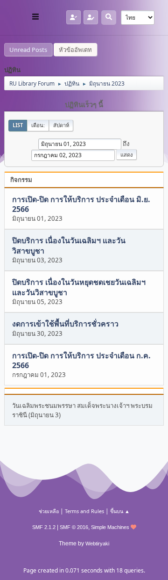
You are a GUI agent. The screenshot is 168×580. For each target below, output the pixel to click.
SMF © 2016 (74, 527)
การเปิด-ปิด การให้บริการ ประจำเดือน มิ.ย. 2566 (81, 204)
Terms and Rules (84, 511)
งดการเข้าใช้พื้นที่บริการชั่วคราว (65, 324)
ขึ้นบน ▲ (120, 511)
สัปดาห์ (61, 125)
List (18, 125)
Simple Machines (110, 527)
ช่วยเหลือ (49, 511)
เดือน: (38, 125)
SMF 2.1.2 (44, 527)
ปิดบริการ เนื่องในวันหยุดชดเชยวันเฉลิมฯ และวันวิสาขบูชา (79, 287)
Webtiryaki (97, 543)
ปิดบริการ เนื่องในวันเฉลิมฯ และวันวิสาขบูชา (69, 246)
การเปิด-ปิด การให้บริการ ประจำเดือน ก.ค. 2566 (81, 360)
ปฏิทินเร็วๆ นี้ (84, 105)
